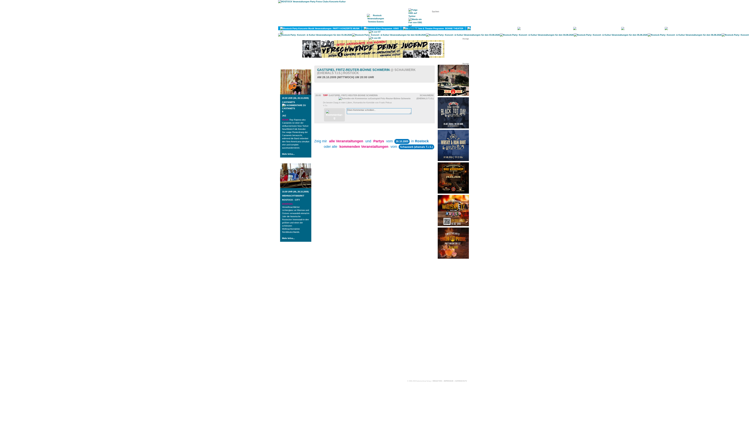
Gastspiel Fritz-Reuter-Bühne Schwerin (366, 71)
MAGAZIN (358, 23)
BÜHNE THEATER (453, 28)
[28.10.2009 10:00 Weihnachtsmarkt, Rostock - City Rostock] (295, 187)
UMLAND (326, 32)
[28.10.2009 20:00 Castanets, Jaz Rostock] (295, 94)
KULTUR (508, 28)
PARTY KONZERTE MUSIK (346, 28)
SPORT (613, 28)
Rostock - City (291, 200)
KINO (395, 28)
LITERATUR (562, 28)
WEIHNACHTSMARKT (293, 196)
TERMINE (376, 23)
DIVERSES (708, 28)
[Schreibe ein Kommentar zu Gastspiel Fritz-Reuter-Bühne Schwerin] (375, 98)
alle (346, 141)
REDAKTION (437, 381)
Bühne (324, 91)
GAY (658, 28)
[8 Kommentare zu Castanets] (295, 108)
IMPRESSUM (448, 381)
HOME (342, 23)
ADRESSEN (395, 23)
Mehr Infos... (288, 154)
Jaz (284, 115)
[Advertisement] (453, 319)
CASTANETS (288, 102)
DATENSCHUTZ (461, 381)
